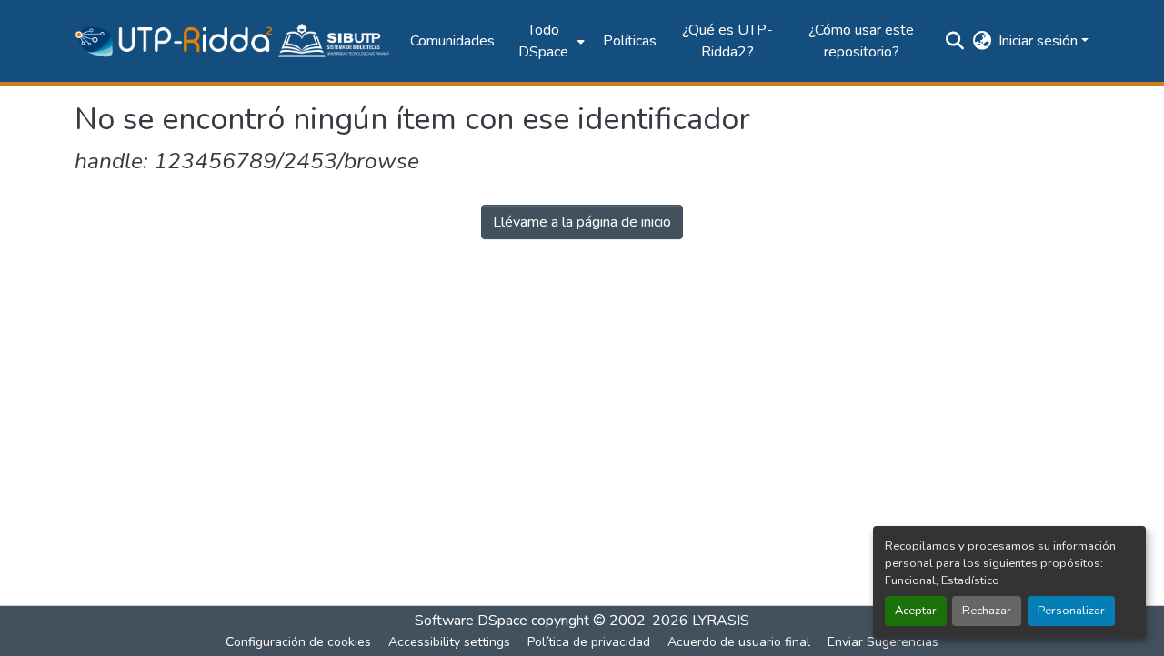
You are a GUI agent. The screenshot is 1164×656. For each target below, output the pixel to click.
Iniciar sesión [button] (1039, 41)
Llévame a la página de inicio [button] (582, 222)
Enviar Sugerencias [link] (883, 642)
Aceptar (916, 610)
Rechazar (986, 610)
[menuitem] (549, 41)
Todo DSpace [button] (543, 41)
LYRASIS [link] (720, 621)
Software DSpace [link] (471, 621)
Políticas (630, 41)
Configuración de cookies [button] (298, 642)
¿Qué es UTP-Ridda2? (727, 41)
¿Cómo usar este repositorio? (861, 41)
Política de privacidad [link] (588, 642)
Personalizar (1071, 610)
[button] (233, 41)
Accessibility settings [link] (449, 642)
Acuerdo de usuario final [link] (738, 642)
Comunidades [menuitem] (452, 41)
